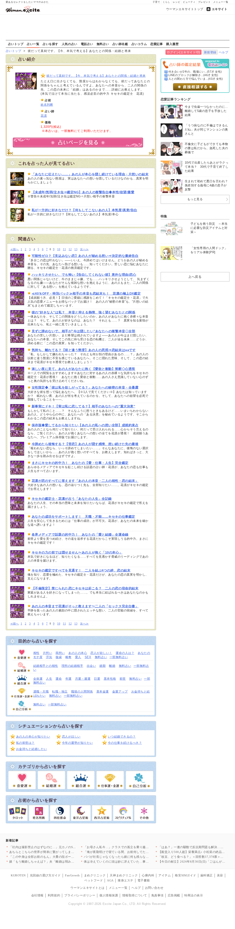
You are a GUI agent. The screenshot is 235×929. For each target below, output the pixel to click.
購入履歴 (172, 44)
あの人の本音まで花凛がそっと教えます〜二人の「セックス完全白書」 (85, 606)
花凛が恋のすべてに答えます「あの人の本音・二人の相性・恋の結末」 (85, 481)
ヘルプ (223, 52)
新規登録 (210, 52)
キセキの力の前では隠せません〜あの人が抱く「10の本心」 (77, 552)
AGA (110, 880)
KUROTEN (18, 875)
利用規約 (54, 895)
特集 (164, 216)
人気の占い (69, 44)
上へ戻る (194, 276)
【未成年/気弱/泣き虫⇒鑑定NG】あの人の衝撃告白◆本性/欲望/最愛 (83, 192)
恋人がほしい (71, 736)
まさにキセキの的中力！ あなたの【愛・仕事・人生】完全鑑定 (80, 463)
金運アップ (120, 691)
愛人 (78, 657)
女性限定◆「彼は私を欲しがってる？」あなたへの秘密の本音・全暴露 (85, 387)
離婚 (112, 666)
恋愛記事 (156, 44)
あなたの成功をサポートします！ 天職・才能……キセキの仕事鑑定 (83, 516)
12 (70, 249)
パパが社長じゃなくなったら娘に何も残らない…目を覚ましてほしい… (133, 856)
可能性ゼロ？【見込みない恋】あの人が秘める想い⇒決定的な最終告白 (85, 256)
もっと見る (195, 199)
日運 (97, 678)
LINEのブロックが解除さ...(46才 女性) (193, 75)
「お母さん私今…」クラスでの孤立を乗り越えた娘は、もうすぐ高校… (133, 847)
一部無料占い (118, 657)
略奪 (68, 657)
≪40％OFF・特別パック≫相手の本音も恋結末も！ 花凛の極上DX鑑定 (86, 293)
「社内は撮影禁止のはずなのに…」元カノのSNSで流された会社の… (57, 847)
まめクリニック (95, 875)
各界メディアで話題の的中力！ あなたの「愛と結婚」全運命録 (80, 534)
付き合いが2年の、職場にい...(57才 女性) (195, 71)
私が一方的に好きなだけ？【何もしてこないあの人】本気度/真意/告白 (84, 210)
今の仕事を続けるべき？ (125, 742)
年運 (68, 678)
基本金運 (102, 691)
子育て (156, 2)
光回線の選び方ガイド (45, 875)
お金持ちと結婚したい (31, 749)
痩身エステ (125, 880)
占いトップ (16, 44)
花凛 (44, 115)
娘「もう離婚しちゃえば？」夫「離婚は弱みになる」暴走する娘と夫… (59, 861)
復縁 (59, 657)
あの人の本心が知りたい (33, 736)
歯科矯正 (206, 875)
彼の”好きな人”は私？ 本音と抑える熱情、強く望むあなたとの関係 (83, 312)
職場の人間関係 (82, 691)
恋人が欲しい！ (101, 653)
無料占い (103, 44)
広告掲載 (174, 895)
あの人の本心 (77, 653)
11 (64, 249)
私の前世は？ (25, 742)
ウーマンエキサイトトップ (184, 9)
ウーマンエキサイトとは (87, 887)
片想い (47, 653)
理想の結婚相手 (72, 666)
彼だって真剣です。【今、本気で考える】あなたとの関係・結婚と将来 (96, 75)
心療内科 (148, 875)
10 (58, 249)
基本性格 (110, 678)
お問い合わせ (154, 887)
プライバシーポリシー (79, 895)
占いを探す (50, 44)
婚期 (102, 666)
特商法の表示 (193, 895)
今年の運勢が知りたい (77, 742)
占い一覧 (33, 44)
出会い (91, 666)
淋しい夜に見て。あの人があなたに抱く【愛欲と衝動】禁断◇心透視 (83, 369)
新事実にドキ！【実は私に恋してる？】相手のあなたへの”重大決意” (83, 406)
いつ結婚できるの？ (122, 736)
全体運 (38, 678)
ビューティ (189, 2)
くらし (166, 2)
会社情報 (37, 895)
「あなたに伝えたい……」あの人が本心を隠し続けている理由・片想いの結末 (90, 174)
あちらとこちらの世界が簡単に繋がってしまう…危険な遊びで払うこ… (59, 852)
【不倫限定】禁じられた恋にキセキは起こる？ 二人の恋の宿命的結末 (85, 588)
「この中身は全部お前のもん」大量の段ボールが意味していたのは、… (59, 856)
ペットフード (93, 880)
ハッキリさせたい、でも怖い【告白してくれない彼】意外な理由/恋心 (84, 274)
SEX (88, 657)
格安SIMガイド (185, 875)
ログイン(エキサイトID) (183, 52)
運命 (59, 678)
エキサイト (219, 9)
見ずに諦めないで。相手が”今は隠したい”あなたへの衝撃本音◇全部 (83, 331)
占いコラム (139, 44)
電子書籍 (143, 880)
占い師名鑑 (120, 44)
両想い (60, 653)
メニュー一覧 (220, 2)
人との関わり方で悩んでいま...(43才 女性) (195, 78)
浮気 (49, 657)
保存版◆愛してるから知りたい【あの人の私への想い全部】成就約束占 (85, 425)
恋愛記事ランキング (176, 99)
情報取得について (134, 895)
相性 (36, 653)
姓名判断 (47, 104)
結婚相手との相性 (45, 666)
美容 (220, 875)
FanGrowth (72, 875)
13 (75, 249)
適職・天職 (41, 691)
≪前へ (14, 249)
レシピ (176, 2)
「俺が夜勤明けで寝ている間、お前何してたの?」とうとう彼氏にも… (133, 852)
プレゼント (204, 2)
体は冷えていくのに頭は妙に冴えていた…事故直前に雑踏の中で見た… (133, 861)
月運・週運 (83, 678)
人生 (49, 678)
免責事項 (157, 895)
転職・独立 (60, 691)
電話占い (87, 44)
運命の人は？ (125, 653)
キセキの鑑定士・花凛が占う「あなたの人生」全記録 (72, 498)
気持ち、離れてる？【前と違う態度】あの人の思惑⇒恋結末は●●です (84, 350)
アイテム (164, 875)
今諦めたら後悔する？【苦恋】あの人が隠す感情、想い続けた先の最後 (85, 444)
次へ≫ (84, 249)
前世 (123, 678)
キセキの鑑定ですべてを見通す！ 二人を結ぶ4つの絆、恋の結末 (81, 570)
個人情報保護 (108, 895)
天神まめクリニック (124, 875)
